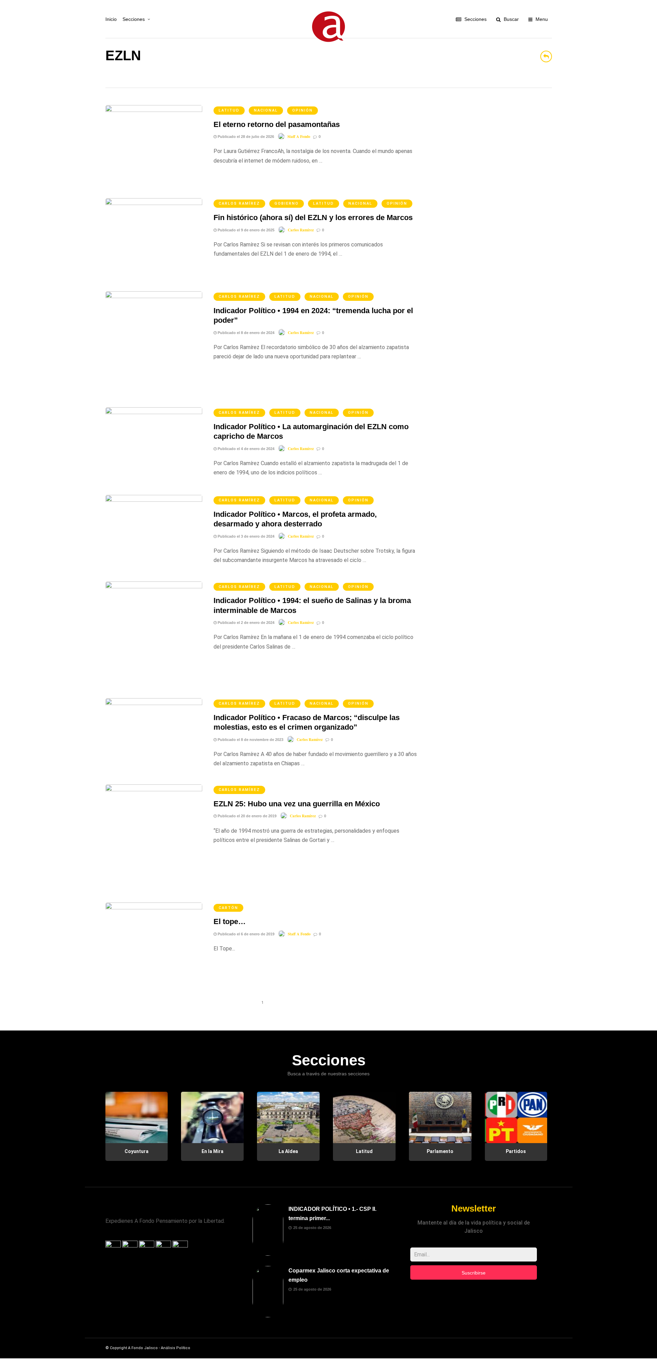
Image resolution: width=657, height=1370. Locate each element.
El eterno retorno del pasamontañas (277, 124)
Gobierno (286, 203)
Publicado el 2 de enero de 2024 (245, 622)
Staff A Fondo (298, 136)
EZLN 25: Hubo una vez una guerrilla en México (297, 803)
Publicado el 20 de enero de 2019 (246, 816)
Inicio (111, 19)
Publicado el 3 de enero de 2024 (245, 536)
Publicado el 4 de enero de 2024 (245, 449)
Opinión (302, 110)
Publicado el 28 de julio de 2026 (245, 137)
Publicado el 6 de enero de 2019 (245, 934)
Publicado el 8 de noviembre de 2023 (250, 740)
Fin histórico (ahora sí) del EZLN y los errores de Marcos (313, 217)
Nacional (266, 110)
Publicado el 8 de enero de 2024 (245, 333)
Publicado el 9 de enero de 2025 (245, 230)
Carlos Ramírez (239, 203)
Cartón (228, 908)
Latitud (229, 110)
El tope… (230, 921)
